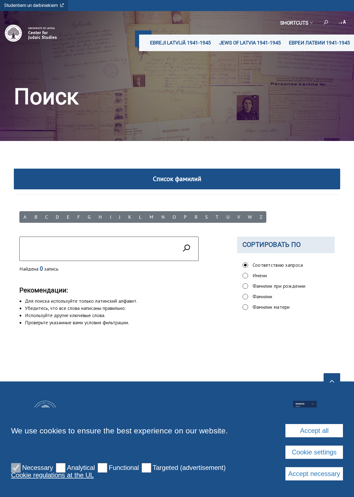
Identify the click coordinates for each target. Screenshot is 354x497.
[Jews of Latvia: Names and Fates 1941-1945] (29, 33)
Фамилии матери (271, 307)
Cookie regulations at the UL (52, 475)
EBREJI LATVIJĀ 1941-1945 (180, 43)
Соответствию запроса (278, 265)
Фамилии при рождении (279, 286)
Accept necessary (314, 473)
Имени (260, 275)
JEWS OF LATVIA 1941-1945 (250, 43)
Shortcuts (294, 23)
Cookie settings (314, 452)
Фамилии (262, 296)
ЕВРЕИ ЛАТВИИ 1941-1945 (319, 43)
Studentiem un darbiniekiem (31, 5)
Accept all (314, 430)
